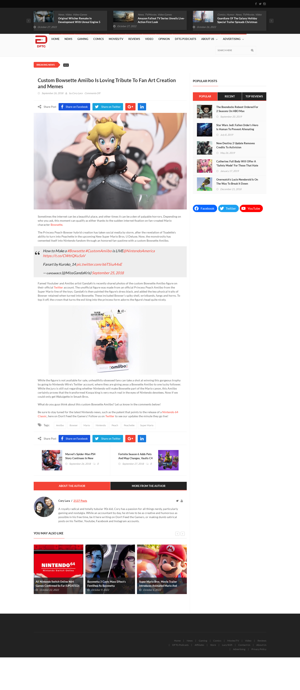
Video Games (80, 14)
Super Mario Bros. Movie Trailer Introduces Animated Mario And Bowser (158, 585)
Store (213, 644)
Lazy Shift (227, 644)
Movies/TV (116, 39)
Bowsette (56, 224)
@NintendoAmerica (139, 251)
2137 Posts (80, 500)
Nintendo (101, 425)
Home (55, 39)
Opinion (164, 39)
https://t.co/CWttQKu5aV (64, 255)
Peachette (129, 425)
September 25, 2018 (108, 273)
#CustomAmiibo (98, 251)
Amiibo (60, 425)
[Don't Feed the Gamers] (41, 40)
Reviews (134, 39)
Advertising (231, 39)
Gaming (82, 39)
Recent (230, 96)
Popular (205, 96)
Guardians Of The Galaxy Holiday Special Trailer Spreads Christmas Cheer (237, 22)
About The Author (72, 486)
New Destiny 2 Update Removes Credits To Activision (235, 145)
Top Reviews (254, 96)
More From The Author (149, 486)
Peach (115, 425)
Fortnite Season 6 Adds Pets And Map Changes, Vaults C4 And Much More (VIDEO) (135, 458)
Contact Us (244, 644)
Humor (230, 14)
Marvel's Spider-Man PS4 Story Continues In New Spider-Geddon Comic (80, 458)
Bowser (74, 425)
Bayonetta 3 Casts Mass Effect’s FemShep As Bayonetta (106, 583)
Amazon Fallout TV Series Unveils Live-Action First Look (161, 20)
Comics (221, 14)
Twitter (58, 287)
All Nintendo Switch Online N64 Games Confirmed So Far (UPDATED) (57, 583)
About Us (207, 39)
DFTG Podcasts (185, 39)
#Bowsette (76, 251)
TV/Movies (150, 14)
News (61, 14)
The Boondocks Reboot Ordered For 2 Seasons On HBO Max (237, 109)
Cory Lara (77, 93)
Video (68, 14)
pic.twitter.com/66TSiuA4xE (99, 264)
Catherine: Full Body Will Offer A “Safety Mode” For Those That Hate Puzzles (237, 165)
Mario (86, 425)
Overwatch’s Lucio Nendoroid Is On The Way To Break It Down (237, 181)
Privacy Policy (258, 649)
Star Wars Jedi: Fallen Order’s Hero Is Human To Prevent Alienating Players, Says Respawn (237, 129)
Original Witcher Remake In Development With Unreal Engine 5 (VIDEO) (79, 22)
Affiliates (199, 644)
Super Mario (146, 425)
